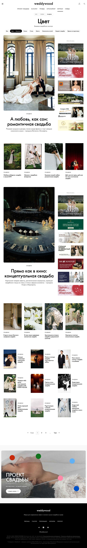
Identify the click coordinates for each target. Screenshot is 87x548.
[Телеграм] (39, 527)
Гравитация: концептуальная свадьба (77, 384)
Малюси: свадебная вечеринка (30, 176)
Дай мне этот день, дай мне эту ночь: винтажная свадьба (74, 176)
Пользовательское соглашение (51, 536)
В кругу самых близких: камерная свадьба (11, 336)
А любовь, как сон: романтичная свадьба (29, 121)
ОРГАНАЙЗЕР (51, 9)
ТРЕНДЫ (42, 9)
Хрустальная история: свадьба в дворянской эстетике (52, 336)
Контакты (52, 521)
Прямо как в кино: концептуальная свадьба (29, 273)
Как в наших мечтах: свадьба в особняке (77, 359)
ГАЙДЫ (67, 9)
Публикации (43, 521)
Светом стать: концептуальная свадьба (50, 384)
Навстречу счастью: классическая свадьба (72, 336)
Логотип (60, 521)
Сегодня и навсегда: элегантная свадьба (21, 359)
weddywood (43, 510)
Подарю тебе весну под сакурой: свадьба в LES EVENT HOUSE (22, 384)
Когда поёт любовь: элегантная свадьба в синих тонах (77, 408)
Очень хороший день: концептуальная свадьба (23, 408)
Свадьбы (49, 14)
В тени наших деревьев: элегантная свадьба (31, 336)
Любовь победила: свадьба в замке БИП (12, 176)
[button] (84, 3)
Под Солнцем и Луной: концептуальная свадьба (50, 408)
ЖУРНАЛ (60, 9)
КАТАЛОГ (34, 9)
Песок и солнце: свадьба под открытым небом (50, 359)
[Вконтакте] (43, 527)
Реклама (27, 521)
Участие (34, 521)
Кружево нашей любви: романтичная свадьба (52, 176)
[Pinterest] (48, 527)
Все (36, 14)
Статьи (42, 14)
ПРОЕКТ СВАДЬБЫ (23, 9)
